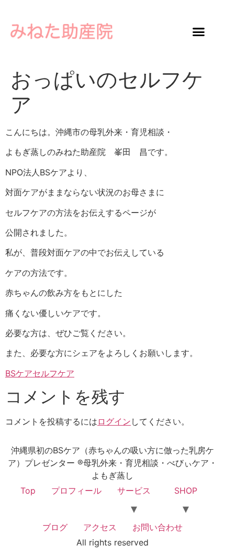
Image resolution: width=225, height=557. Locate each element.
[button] (199, 31)
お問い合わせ (157, 527)
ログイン (114, 421)
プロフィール (76, 490)
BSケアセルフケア (39, 373)
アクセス (100, 527)
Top (28, 490)
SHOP (185, 490)
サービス (134, 490)
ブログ (55, 527)
